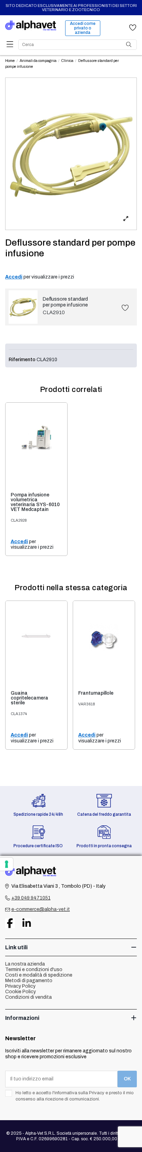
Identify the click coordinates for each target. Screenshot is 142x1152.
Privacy (96, 1092)
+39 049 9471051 (31, 897)
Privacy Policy (20, 986)
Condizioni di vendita (28, 997)
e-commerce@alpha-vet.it (40, 909)
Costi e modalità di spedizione (38, 975)
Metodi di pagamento (28, 980)
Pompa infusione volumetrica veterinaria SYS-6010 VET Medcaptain (35, 502)
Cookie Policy (20, 991)
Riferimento (22, 359)
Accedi (13, 277)
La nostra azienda (25, 964)
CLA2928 (19, 520)
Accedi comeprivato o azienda (82, 28)
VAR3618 (86, 704)
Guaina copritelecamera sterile (29, 698)
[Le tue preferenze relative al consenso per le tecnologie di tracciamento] (6, 864)
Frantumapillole (95, 693)
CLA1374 (19, 714)
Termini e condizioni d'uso (33, 969)
